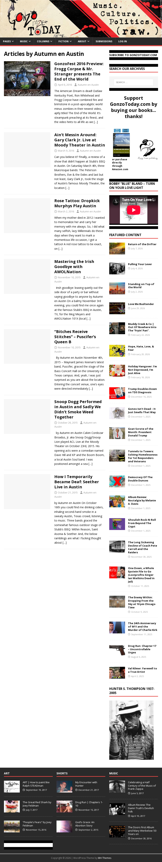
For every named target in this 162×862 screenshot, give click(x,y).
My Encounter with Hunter (86, 783)
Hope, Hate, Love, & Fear (141, 348)
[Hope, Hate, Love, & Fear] (117, 354)
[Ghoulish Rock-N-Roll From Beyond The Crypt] (117, 527)
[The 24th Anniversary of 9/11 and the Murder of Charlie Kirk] (117, 631)
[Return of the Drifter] (117, 252)
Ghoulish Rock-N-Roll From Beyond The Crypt (142, 523)
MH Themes (104, 858)
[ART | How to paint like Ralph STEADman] (12, 790)
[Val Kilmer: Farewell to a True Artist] (117, 676)
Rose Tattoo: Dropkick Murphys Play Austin (77, 203)
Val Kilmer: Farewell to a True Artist (142, 670)
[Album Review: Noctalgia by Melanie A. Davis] (117, 505)
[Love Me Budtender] (117, 312)
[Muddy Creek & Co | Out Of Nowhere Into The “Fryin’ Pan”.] (117, 332)
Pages (7, 41)
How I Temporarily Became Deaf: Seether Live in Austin (76, 482)
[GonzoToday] (81, 35)
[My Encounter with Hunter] (64, 790)
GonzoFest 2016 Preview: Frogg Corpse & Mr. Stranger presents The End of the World (79, 71)
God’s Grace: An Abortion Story (84, 823)
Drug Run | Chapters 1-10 (89, 803)
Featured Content (125, 235)
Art (7, 773)
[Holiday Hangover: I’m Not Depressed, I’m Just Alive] (117, 374)
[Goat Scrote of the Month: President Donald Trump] (117, 437)
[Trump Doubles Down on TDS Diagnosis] (117, 397)
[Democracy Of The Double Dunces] (117, 485)
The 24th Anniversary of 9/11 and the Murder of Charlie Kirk (142, 626)
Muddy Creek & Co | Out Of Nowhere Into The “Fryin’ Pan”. (142, 327)
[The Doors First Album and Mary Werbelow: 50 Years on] (117, 835)
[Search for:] (133, 82)
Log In (122, 41)
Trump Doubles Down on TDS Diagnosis (142, 390)
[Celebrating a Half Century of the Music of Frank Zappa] (117, 790)
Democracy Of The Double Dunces (140, 478)
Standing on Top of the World (141, 285)
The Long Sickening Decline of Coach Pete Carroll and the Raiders (142, 547)
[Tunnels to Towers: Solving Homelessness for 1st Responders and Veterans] (117, 459)
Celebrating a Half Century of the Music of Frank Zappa (142, 785)
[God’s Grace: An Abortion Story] (64, 830)
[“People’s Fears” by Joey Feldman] (12, 830)
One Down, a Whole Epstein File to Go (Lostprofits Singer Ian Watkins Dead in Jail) (141, 574)
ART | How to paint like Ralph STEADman (36, 783)
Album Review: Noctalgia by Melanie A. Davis (142, 500)
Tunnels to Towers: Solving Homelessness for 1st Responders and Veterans (142, 456)
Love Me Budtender (141, 304)
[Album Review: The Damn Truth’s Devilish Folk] (117, 813)
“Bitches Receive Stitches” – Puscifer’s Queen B (75, 336)
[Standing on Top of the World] (117, 292)
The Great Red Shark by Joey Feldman (37, 803)
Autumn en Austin (88, 84)
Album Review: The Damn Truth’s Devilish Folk (141, 808)
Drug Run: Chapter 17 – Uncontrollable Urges (142, 649)
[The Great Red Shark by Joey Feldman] (12, 810)
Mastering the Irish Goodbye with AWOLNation (74, 266)
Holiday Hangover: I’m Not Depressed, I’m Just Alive (142, 370)
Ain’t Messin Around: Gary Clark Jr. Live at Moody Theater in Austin (79, 140)
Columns (43, 41)
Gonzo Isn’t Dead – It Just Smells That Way (142, 410)
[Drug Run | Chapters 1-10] (64, 810)
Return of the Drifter (142, 244)
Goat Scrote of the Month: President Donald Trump (140, 432)
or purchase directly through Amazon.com (120, 164)
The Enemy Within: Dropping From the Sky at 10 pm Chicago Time (141, 602)
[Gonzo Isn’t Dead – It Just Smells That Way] (117, 417)
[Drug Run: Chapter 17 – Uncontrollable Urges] (117, 654)
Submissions (104, 41)
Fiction (63, 41)
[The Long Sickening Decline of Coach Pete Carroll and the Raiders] (117, 550)
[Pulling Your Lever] (117, 272)
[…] (96, 122)
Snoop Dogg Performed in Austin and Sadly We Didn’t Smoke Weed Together (78, 409)
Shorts (62, 773)
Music (24, 41)
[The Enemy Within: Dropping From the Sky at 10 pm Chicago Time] (117, 605)
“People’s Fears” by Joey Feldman (37, 823)
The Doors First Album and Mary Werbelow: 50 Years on (142, 830)
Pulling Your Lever (140, 264)
